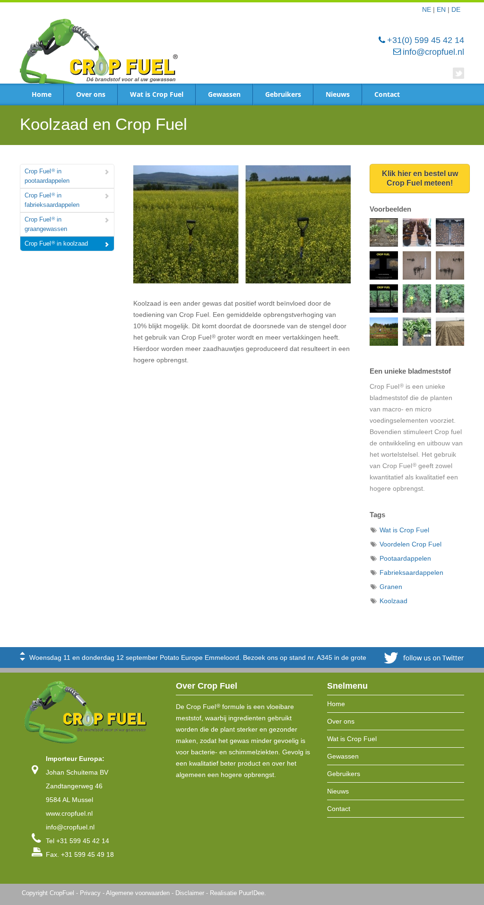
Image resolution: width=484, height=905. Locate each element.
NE (426, 9)
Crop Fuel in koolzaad (56, 243)
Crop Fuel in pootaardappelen (47, 176)
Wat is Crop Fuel (156, 94)
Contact (387, 94)
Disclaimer (189, 893)
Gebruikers (283, 94)
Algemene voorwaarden (138, 893)
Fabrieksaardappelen (411, 572)
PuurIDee (251, 893)
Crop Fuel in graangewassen (46, 224)
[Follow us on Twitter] (458, 73)
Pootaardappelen (405, 558)
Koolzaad (393, 601)
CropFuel (62, 893)
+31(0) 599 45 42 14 (425, 40)
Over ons (90, 94)
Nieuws (338, 94)
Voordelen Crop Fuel (410, 544)
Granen (391, 586)
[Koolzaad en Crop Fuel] (242, 230)
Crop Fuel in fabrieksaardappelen (52, 200)
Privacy (90, 893)
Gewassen (224, 94)
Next (22, 659)
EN (441, 9)
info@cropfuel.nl (433, 52)
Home (42, 94)
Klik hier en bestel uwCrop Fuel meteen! (420, 178)
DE (455, 9)
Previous (22, 653)
